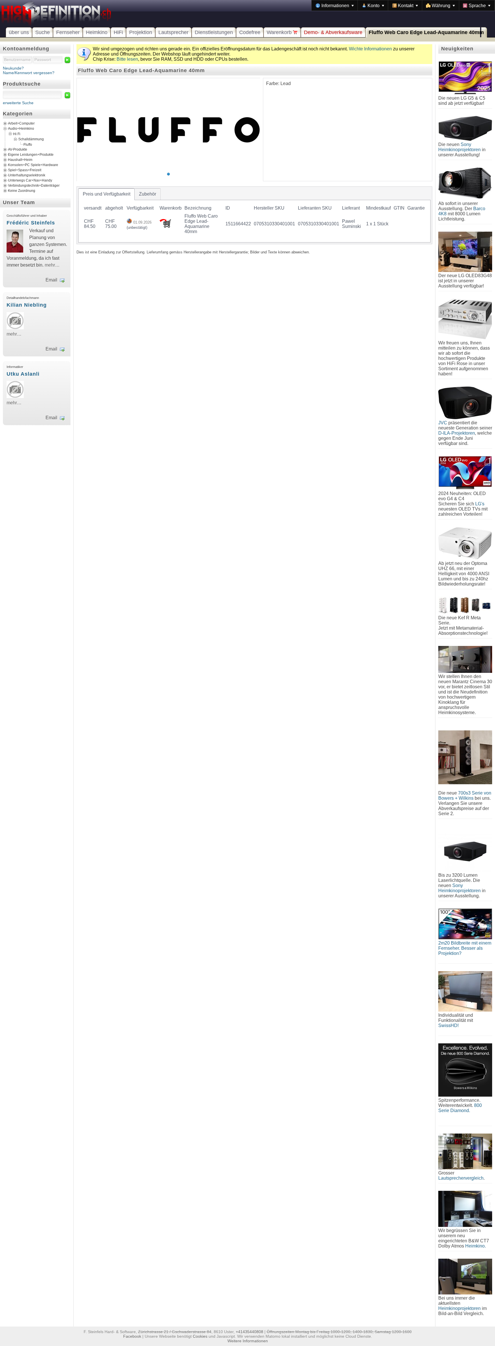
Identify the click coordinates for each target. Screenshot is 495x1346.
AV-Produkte (17, 149)
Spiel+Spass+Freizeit (24, 170)
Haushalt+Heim (20, 160)
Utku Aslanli (23, 374)
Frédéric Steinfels (31, 223)
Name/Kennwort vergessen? (28, 72)
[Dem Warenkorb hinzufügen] (165, 226)
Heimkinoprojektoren (459, 1308)
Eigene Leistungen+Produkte (31, 155)
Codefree (249, 32)
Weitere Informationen (247, 1341)
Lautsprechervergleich (461, 1178)
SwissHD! (448, 1025)
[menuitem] (335, 5)
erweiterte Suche (18, 102)
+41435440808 (249, 1331)
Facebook (132, 1336)
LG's (479, 503)
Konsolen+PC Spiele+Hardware (33, 165)
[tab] (106, 194)
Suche (42, 32)
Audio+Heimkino (21, 129)
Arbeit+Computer (21, 123)
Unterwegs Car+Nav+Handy (30, 180)
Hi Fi (16, 134)
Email (51, 279)
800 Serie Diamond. (460, 1108)
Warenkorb (280, 32)
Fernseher (68, 32)
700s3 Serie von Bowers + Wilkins (464, 796)
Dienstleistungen (214, 32)
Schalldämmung (31, 139)
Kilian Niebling (27, 305)
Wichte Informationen (370, 48)
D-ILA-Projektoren (456, 433)
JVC (442, 422)
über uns (19, 32)
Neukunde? (13, 68)
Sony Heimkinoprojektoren (459, 147)
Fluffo (27, 144)
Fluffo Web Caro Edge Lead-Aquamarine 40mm (426, 32)
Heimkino (96, 32)
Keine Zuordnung (21, 191)
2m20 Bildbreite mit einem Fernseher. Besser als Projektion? (464, 948)
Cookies (200, 1336)
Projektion (140, 32)
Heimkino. (475, 1245)
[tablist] (254, 215)
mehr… (52, 265)
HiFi (118, 32)
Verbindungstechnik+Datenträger (34, 186)
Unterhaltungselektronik (26, 175)
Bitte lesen (127, 59)
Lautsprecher (173, 32)
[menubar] (403, 5)
